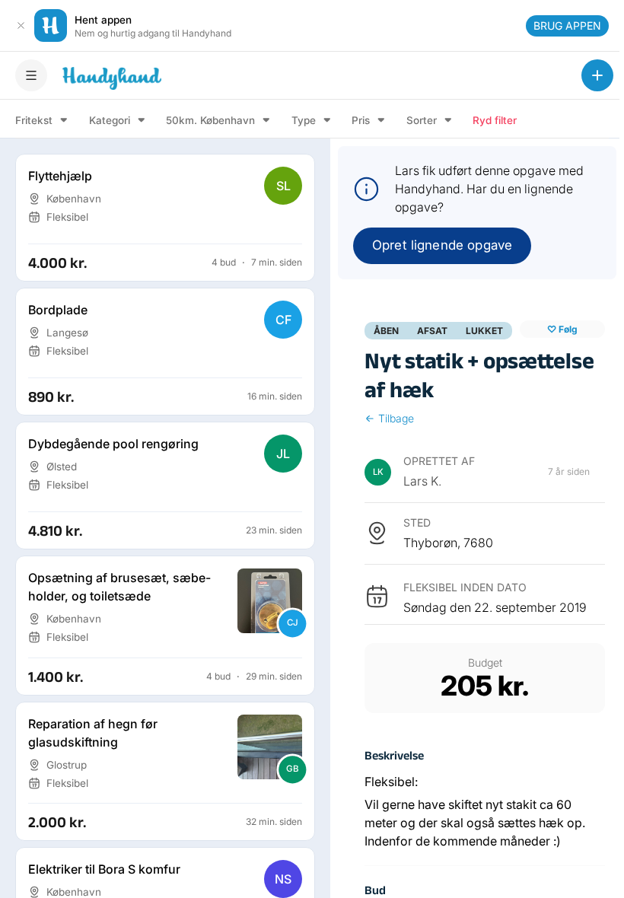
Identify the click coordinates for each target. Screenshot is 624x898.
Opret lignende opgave (442, 245)
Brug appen (567, 25)
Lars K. (422, 481)
